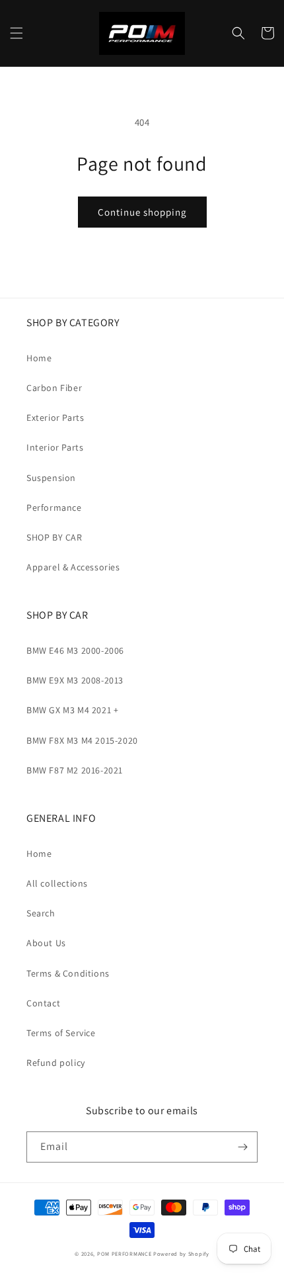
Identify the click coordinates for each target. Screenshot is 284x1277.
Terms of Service (61, 1033)
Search (40, 913)
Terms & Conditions (68, 973)
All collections (57, 883)
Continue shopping (142, 212)
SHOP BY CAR (54, 537)
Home (39, 358)
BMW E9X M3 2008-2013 (75, 680)
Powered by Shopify (181, 1253)
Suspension (51, 478)
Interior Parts (54, 447)
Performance (54, 507)
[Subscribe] (242, 1147)
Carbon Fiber (54, 388)
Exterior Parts (55, 417)
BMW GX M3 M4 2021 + (72, 710)
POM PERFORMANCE (124, 1253)
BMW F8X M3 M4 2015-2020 (82, 740)
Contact (43, 1003)
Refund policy (55, 1063)
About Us (46, 943)
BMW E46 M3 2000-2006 (75, 650)
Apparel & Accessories (73, 567)
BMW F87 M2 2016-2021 (74, 770)
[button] (16, 33)
